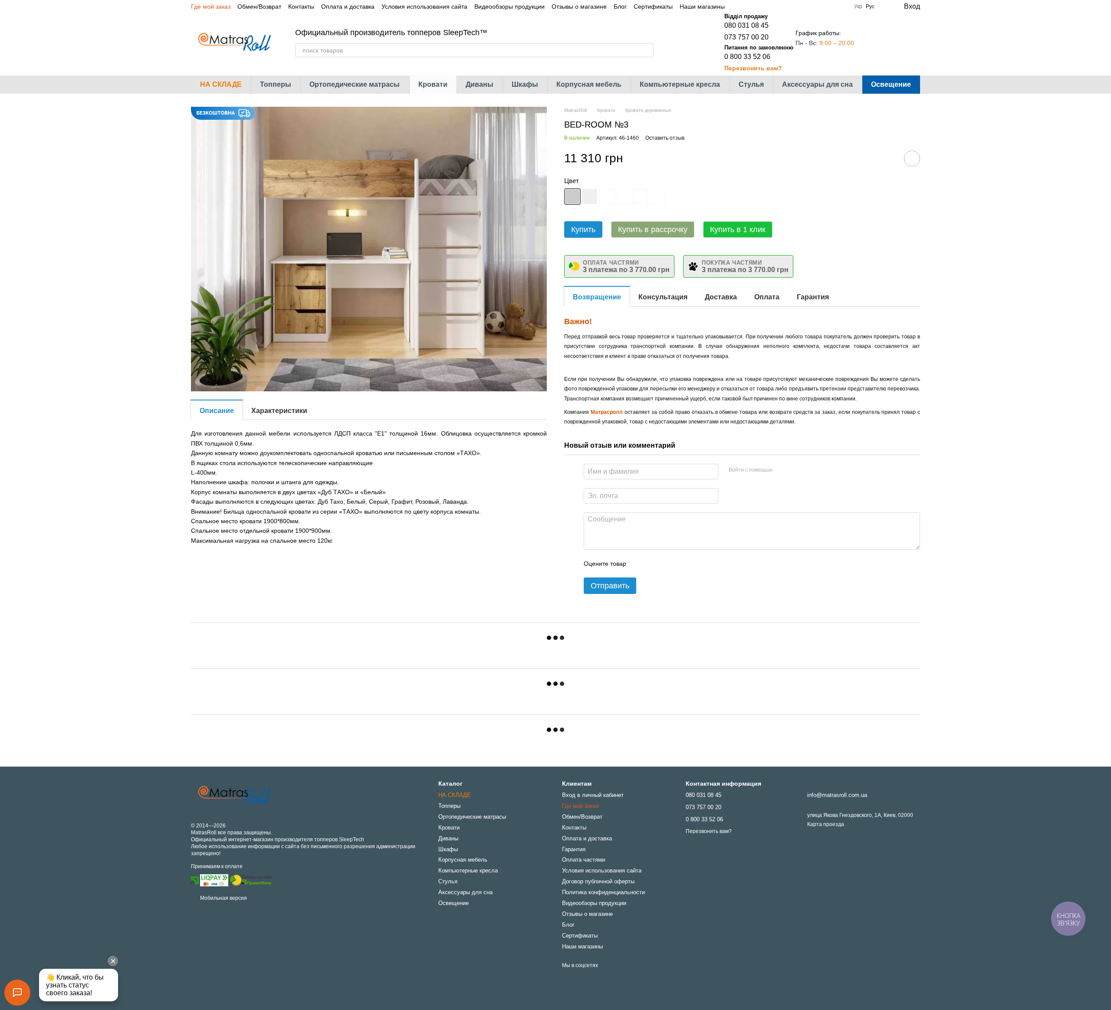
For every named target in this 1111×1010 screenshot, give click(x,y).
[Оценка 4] (682, 563)
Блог (620, 6)
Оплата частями (583, 859)
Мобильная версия (223, 898)
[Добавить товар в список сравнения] (887, 158)
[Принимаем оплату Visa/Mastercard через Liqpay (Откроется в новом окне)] (214, 880)
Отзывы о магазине (579, 6)
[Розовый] (657, 196)
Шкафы (525, 84)
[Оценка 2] (654, 563)
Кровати (432, 84)
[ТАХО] (572, 196)
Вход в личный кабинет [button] (593, 795)
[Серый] (623, 196)
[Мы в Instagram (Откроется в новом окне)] (747, 6)
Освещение (891, 84)
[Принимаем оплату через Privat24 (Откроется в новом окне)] (195, 880)
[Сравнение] (878, 42)
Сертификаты (653, 6)
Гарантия (573, 849)
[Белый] (589, 196)
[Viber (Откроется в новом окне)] (768, 6)
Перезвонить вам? (753, 68)
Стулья (751, 84)
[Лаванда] (640, 196)
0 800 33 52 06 (747, 56)
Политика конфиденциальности (603, 892)
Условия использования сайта (424, 6)
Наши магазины (702, 6)
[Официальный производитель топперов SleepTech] (234, 795)
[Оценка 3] (668, 563)
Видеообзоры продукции (509, 6)
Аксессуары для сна (817, 84)
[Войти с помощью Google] (796, 470)
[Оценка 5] (696, 563)
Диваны (479, 84)
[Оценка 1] (641, 563)
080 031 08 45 (746, 25)
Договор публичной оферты (598, 881)
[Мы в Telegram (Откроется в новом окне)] (757, 6)
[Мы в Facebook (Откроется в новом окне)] (736, 6)
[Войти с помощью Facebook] (782, 470)
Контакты (301, 6)
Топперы (275, 84)
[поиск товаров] (647, 50)
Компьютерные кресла (680, 84)
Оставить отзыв (664, 138)
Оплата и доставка (348, 6)
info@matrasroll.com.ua (837, 795)
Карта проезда (825, 824)
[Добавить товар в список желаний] (912, 159)
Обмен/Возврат (259, 6)
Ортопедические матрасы (354, 84)
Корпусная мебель (588, 84)
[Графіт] (606, 196)
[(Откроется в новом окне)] (251, 880)
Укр (858, 6)
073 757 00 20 (746, 37)
